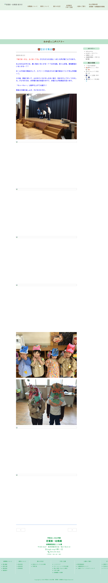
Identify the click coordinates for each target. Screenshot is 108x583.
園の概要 (5, 564)
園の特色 (20, 564)
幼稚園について (33, 6)
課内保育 (20, 566)
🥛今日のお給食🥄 (91, 66)
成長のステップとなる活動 (39, 564)
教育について (44, 6)
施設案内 (5, 570)
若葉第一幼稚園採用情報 (97, 7)
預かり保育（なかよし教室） (61, 568)
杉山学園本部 (93, 4)
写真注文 (105, 566)
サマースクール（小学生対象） (61, 566)
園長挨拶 (5, 568)
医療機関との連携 (58, 572)
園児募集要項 (80, 564)
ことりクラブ (57, 564)
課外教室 (20, 568)
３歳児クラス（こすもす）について (86, 568)
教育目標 (5, 566)
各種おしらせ (89, 55)
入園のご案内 (81, 6)
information (89, 51)
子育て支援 (63, 561)
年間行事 (35, 566)
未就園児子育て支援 (69, 6)
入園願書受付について (82, 566)
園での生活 (56, 6)
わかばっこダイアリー (92, 53)
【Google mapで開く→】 (54, 549)
